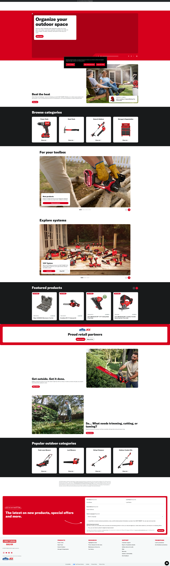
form (128, 530)
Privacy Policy (106, 530)
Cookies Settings (70, 64)
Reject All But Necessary (89, 64)
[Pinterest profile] (12, 553)
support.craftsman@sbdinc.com (141, 530)
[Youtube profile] (6, 553)
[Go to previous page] (96, 56)
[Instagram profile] (4, 553)
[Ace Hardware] (11, 558)
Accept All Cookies (100, 64)
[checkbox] (87, 521)
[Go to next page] (133, 56)
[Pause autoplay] (136, 56)
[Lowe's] (5, 558)
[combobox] (125, 516)
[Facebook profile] (9, 553)
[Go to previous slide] (126, 209)
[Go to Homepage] (9, 542)
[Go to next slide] (129, 209)
